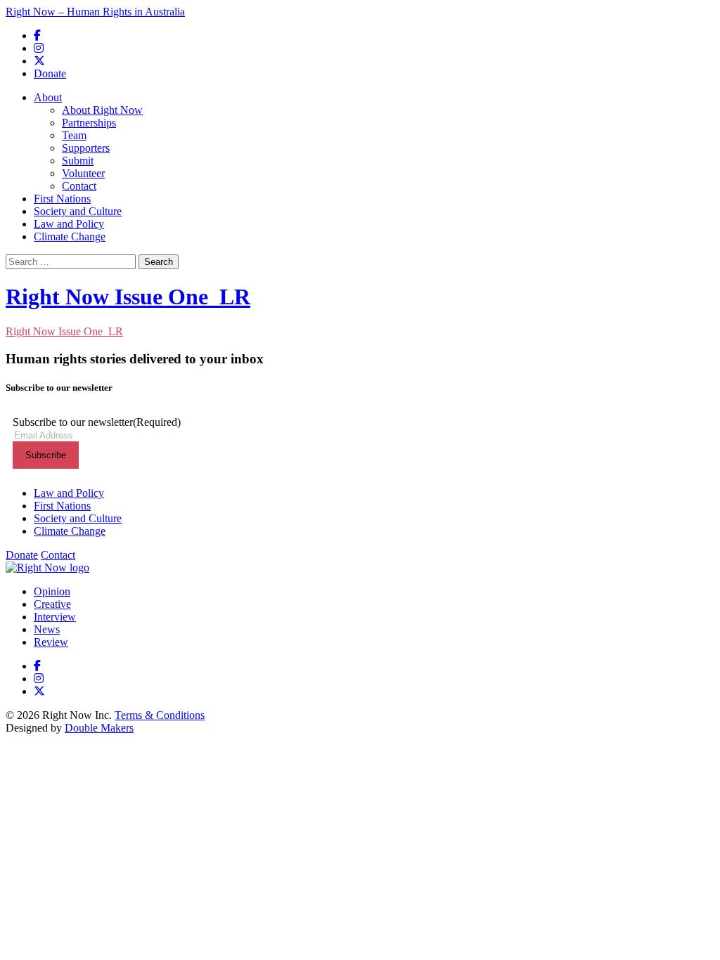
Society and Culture (78, 211)
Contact (79, 186)
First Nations (62, 199)
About (48, 97)
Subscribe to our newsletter (97, 422)
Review (51, 642)
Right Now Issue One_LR (128, 296)
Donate (50, 73)
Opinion (52, 591)
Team (74, 135)
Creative (52, 604)
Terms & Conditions (160, 715)
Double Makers (99, 728)
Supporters (86, 148)
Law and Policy (69, 224)
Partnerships (89, 123)
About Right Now (102, 110)
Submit (78, 161)
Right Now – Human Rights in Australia (95, 12)
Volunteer (83, 173)
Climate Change (69, 236)
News (47, 629)
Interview (55, 617)
